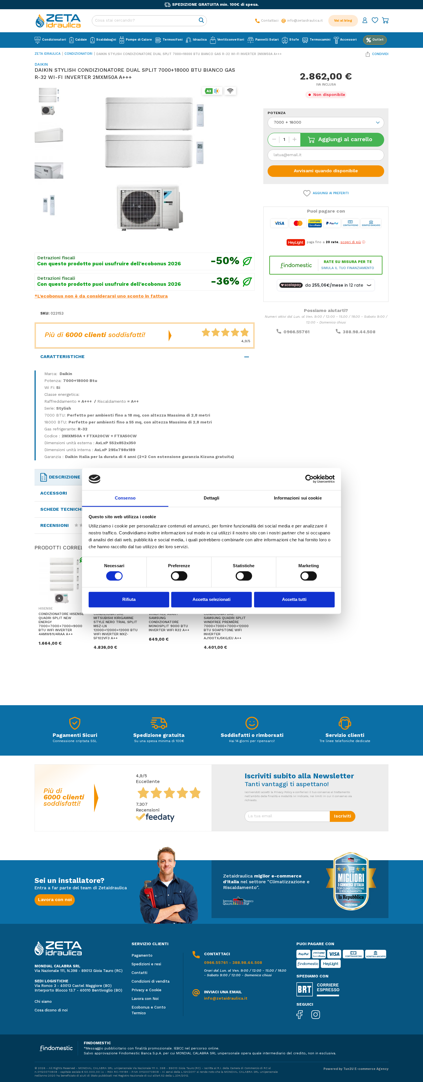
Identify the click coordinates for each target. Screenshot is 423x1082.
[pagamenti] (74, 725)
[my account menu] (365, 20)
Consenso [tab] (125, 497)
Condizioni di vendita (150, 981)
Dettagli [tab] (212, 497)
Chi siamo (43, 1002)
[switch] (179, 576)
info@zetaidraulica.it (225, 998)
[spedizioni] (158, 725)
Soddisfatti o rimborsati (252, 735)
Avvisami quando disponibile (326, 171)
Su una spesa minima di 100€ (159, 741)
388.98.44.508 (359, 332)
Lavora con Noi (145, 999)
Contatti (139, 973)
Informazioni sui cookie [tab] (297, 497)
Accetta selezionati (211, 599)
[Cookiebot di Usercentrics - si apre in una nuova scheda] (309, 479)
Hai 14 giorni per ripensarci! (252, 741)
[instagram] (320, 1015)
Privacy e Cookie (146, 990)
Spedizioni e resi (146, 964)
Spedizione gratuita (158, 735)
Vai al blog (343, 20)
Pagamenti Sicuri (75, 735)
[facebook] (303, 1015)
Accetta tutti (294, 599)
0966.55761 (296, 332)
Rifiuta (129, 599)
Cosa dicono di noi (51, 1010)
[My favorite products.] (375, 20)
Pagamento (142, 956)
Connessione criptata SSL (75, 741)
